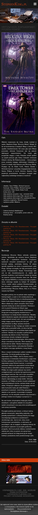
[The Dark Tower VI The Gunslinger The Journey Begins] (18, 109)
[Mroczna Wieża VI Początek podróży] (18, 57)
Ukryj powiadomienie (24, 509)
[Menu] (35, 4)
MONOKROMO (28, 496)
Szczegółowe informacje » (19, 511)
